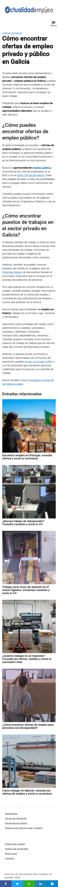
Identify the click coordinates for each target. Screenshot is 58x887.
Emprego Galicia (12, 272)
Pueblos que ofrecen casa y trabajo (24, 828)
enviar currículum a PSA (39, 361)
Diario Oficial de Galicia (30, 175)
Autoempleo (11, 813)
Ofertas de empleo (12, 33)
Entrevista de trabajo (16, 823)
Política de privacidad (16, 848)
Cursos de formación (16, 818)
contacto (9, 858)
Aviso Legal (11, 853)
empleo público (41, 167)
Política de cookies (15, 844)
